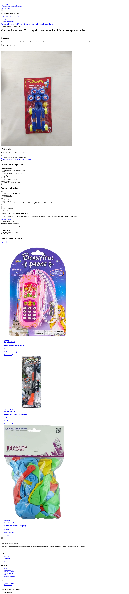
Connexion (4, 8)
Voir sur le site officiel (24, 159)
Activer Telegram (9, 571)
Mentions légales (9, 583)
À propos (6, 568)
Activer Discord (8, 573)
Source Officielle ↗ (9, 576)
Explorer (6, 556)
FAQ (5, 575)
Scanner (8, 558)
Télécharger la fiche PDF (9, 159)
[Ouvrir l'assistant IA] (2, 538)
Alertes (6, 560)
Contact (6, 586)
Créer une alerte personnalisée (9, 16)
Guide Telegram (8, 570)
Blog (5, 561)
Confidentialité (8, 585)
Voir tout (3, 242)
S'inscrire (9, 8)
